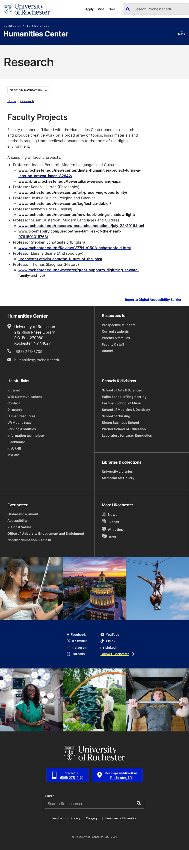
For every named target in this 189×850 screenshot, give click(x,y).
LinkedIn (111, 647)
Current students (115, 331)
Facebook (78, 634)
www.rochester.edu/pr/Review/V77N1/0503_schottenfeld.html (74, 247)
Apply (89, 9)
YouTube (112, 634)
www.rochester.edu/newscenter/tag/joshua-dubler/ (64, 203)
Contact (13, 403)
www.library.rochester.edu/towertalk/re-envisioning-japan (70, 181)
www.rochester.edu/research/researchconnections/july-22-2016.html (81, 225)
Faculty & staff (113, 344)
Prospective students (119, 325)
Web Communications (24, 396)
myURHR (14, 448)
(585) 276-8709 (28, 351)
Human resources (21, 416)
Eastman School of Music (122, 403)
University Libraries (117, 471)
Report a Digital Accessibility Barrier (153, 300)
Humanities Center (35, 34)
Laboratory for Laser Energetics (127, 435)
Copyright (93, 818)
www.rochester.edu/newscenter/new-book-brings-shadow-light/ (76, 214)
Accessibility (17, 520)
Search (49, 795)
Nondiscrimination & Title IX (29, 540)
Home (11, 101)
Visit (101, 9)
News (112, 514)
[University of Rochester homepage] (27, 9)
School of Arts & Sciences (27, 26)
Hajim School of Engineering (124, 396)
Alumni (107, 351)
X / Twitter (79, 641)
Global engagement (22, 514)
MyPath (13, 455)
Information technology (26, 435)
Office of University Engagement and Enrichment (45, 533)
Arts (112, 536)
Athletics (115, 529)
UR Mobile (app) (20, 422)
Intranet (13, 390)
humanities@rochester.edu (37, 359)
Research (27, 101)
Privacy (75, 818)
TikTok (110, 641)
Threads (78, 654)
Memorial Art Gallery (118, 478)
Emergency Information (121, 818)
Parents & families (116, 338)
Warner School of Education (124, 429)
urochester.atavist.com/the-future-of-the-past (60, 258)
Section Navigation (26, 90)
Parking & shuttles (21, 429)
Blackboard (16, 442)
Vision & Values (19, 527)
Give (112, 9)
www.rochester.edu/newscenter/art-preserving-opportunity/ (72, 192)
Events (113, 522)
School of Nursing (116, 416)
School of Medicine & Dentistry (126, 409)
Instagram (79, 647)
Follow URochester (114, 654)
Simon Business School (120, 422)
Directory (14, 409)
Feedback (58, 818)
